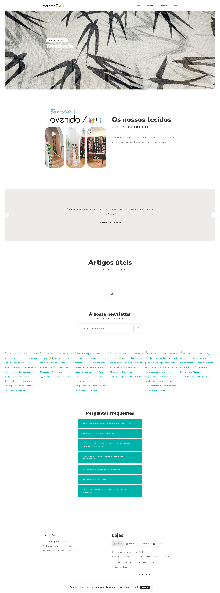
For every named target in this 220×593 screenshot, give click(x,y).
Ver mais (61, 58)
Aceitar (145, 587)
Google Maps (121, 567)
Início (139, 6)
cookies (87, 587)
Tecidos (164, 6)
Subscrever (138, 328)
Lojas (175, 6)
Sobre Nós (151, 6)
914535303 (63, 541)
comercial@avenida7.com (65, 546)
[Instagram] (112, 294)
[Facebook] (108, 294)
